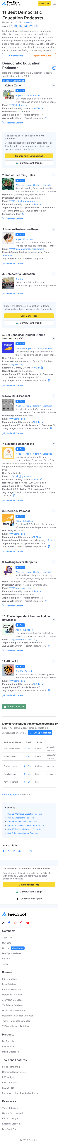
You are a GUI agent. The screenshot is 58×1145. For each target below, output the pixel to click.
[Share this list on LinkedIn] (21, 26)
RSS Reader (8, 1046)
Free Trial (44, 3)
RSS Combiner (9, 1082)
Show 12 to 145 (16, 706)
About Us (7, 937)
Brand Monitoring (11, 1066)
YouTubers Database (12, 1005)
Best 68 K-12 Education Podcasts (22, 821)
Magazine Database (12, 994)
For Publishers (9, 1041)
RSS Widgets (8, 1077)
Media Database (10, 1051)
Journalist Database (12, 999)
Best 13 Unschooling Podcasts (20, 818)
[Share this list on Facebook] (11, 26)
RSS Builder (8, 1087)
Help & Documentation (13, 1113)
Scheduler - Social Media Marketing (20, 1093)
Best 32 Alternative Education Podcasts (24, 814)
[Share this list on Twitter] (16, 26)
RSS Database (9, 979)
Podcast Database (11, 989)
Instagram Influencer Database (17, 1015)
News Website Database (14, 1010)
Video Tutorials (10, 1108)
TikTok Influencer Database (16, 1026)
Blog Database (9, 984)
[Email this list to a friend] (31, 26)
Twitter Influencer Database (16, 1021)
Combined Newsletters (13, 1072)
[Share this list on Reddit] (26, 26)
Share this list (10, 845)
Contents (28, 22)
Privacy (6, 958)
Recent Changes (10, 1118)
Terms (5, 964)
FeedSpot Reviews (11, 953)
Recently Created (11, 1123)
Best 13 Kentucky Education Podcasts (24, 829)
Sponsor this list (42, 55)
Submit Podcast (14, 55)
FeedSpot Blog (9, 1129)
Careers (12, 948)
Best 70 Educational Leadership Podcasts (25, 825)
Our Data (6, 943)
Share (5, 26)
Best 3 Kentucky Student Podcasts (22, 833)
